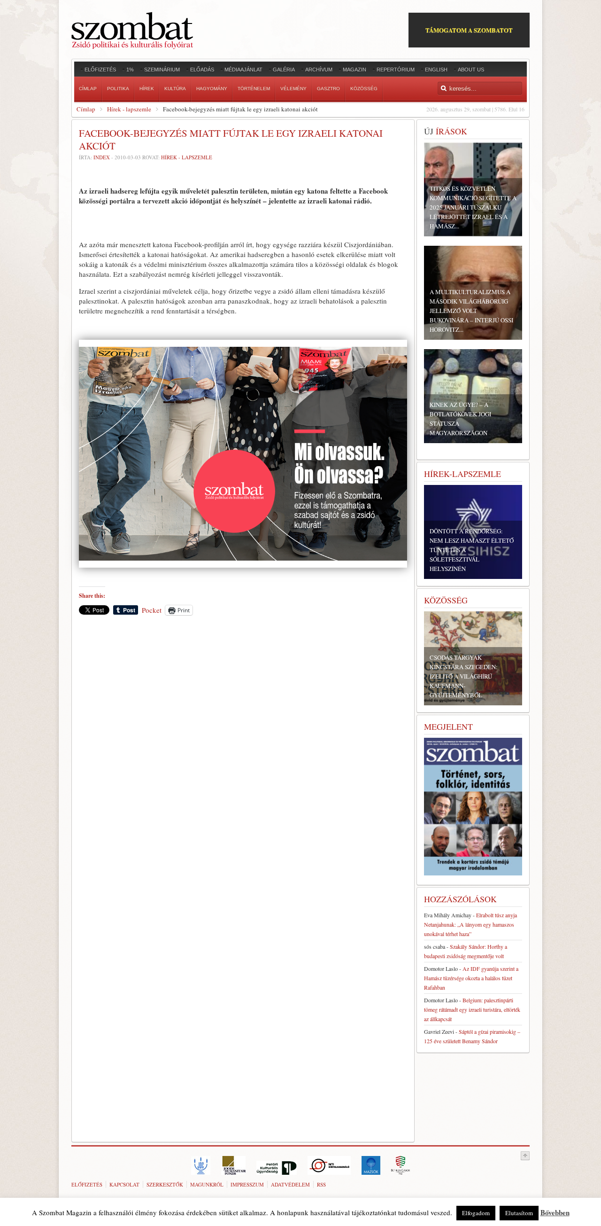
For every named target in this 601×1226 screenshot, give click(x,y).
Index (101, 157)
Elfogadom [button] (476, 1213)
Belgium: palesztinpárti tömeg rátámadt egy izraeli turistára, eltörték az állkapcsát (472, 1009)
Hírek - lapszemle (129, 109)
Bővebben (555, 1212)
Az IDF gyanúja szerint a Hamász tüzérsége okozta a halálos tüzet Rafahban (471, 978)
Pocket (152, 610)
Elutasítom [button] (519, 1213)
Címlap (86, 109)
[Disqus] (243, 753)
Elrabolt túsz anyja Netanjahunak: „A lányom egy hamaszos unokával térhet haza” (470, 924)
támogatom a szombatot (469, 29)
